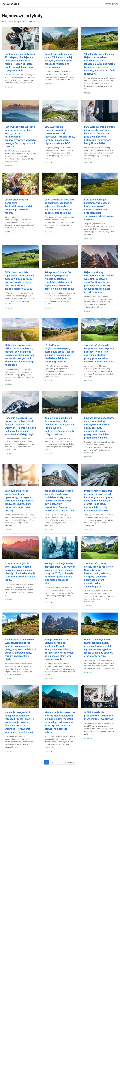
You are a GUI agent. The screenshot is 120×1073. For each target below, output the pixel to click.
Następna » (69, 762)
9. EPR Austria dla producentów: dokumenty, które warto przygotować (99, 715)
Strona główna (111, 4)
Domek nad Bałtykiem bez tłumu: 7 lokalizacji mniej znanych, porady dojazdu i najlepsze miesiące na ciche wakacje (59, 61)
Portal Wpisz (10, 3)
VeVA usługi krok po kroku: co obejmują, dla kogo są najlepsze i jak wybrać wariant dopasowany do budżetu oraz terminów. (59, 206)
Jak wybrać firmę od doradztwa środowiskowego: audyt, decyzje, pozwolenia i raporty (19, 206)
